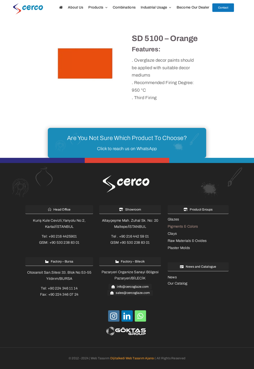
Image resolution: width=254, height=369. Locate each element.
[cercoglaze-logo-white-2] (127, 176)
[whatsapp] (140, 316)
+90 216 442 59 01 (134, 236)
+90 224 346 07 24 (63, 294)
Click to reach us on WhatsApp (127, 148)
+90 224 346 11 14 (63, 288)
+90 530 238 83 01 (64, 242)
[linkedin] (127, 316)
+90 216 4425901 (63, 236)
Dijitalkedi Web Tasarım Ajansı (132, 358)
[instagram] (113, 316)
